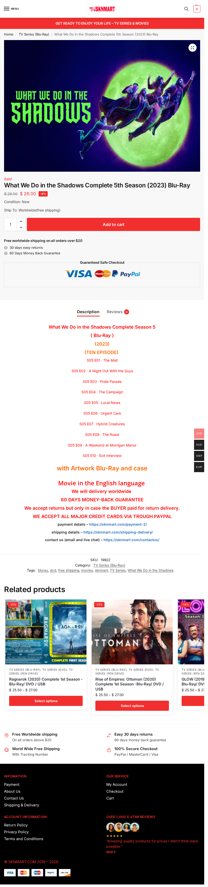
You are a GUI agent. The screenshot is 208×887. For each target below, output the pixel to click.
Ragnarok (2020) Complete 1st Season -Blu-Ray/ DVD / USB (46, 682)
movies (87, 570)
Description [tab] (88, 311)
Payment (12, 784)
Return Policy (16, 825)
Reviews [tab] (117, 311)
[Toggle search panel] (186, 9)
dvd (53, 570)
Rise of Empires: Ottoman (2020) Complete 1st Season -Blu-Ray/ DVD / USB (129, 684)
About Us (12, 791)
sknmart (101, 570)
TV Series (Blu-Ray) (34, 34)
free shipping (68, 570)
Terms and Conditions (23, 839)
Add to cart (114, 224)
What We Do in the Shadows (151, 570)
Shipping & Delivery (21, 805)
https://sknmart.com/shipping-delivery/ (117, 532)
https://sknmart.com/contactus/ (131, 540)
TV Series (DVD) (54, 669)
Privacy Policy (16, 832)
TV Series (118, 570)
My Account (116, 784)
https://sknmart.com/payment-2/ (118, 524)
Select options (46, 701)
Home (8, 34)
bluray (43, 570)
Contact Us (14, 798)
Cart (110, 798)
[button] (196, 8)
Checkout (115, 791)
